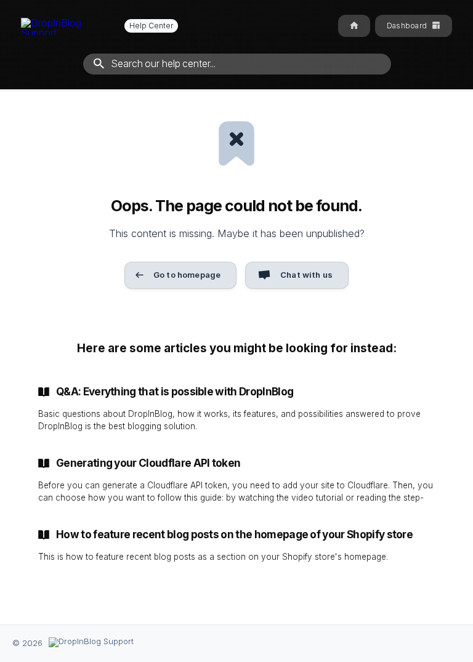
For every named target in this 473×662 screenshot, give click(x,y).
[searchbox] (237, 64)
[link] (236, 409)
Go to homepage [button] (186, 275)
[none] (99, 26)
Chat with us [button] (306, 275)
